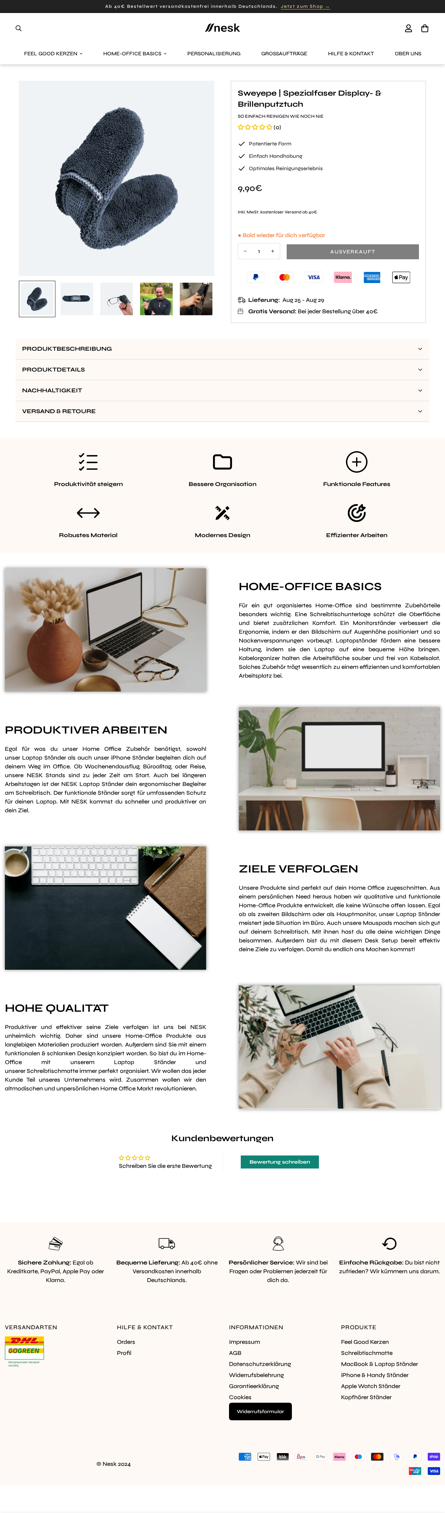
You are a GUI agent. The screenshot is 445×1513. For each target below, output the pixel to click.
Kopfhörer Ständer (366, 1397)
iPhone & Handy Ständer (375, 1375)
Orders (126, 1341)
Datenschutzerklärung (260, 1364)
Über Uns (408, 53)
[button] (425, 28)
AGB (235, 1353)
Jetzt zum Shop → (305, 6)
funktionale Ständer (92, 792)
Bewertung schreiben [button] (280, 1162)
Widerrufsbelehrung (256, 1375)
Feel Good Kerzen (50, 53)
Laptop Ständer (44, 757)
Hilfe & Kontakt (351, 53)
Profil (124, 1353)
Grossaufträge (284, 53)
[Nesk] (222, 28)
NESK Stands (46, 775)
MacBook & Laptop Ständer (379, 1364)
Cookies (240, 1397)
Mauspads (377, 922)
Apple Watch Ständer (370, 1386)
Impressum (244, 1341)
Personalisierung (213, 53)
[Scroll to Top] (432, 1477)
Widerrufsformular (260, 1411)
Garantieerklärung (254, 1386)
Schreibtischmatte (52, 1070)
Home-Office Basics (132, 53)
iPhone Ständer (132, 757)
